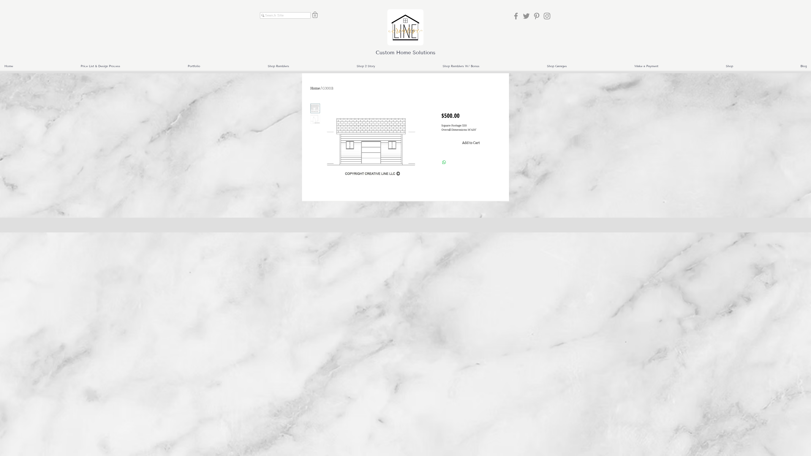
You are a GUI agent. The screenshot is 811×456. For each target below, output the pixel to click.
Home (315, 88)
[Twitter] (526, 16)
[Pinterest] (536, 16)
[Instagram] (547, 16)
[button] (315, 15)
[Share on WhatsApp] (444, 162)
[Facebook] (516, 16)
